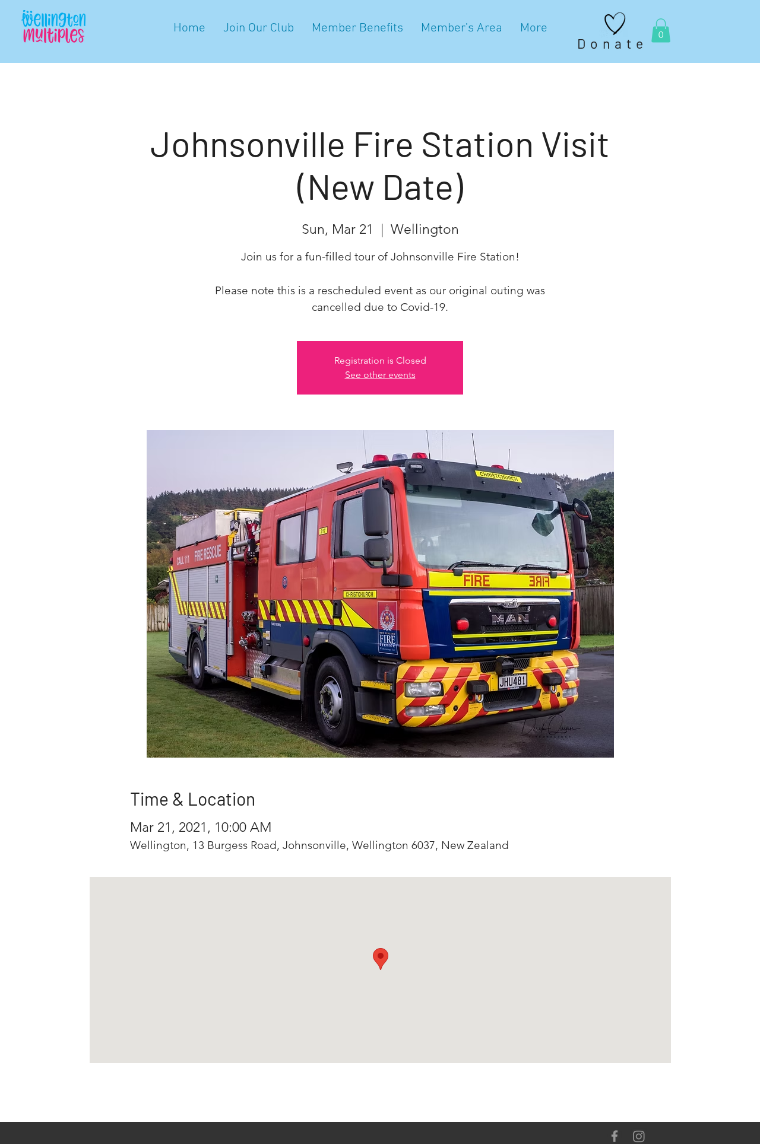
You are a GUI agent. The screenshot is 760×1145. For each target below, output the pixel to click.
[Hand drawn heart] (615, 24)
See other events (380, 374)
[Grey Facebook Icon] (614, 1136)
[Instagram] (639, 1136)
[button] (661, 30)
